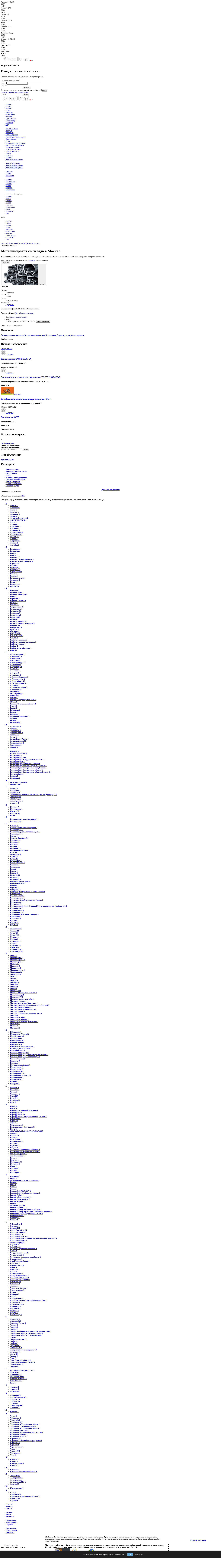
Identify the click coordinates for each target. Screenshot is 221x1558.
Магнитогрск (16, 962)
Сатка (13, 1251)
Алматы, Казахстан (19, 518)
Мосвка (14, 987)
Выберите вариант (18, 640)
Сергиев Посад (17, 1265)
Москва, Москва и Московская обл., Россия (29, 1005)
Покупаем (9, 133)
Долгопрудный (17, 743)
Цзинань (14, 1412)
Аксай (13, 510)
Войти (44, 90)
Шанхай (14, 1459)
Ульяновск (15, 1375)
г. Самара (14, 685)
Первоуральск (17, 1115)
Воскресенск (16, 627)
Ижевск (14, 811)
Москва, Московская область (23, 1009)
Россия (8, 153)
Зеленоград (15, 799)
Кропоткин (15, 918)
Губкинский (15, 722)
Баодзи (13, 553)
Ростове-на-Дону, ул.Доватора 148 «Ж (26, 1214)
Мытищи (15, 1028)
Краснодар (15, 904)
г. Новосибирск (17, 681)
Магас (13, 956)
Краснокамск (16, 908)
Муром (14, 1026)
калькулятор (10, 121)
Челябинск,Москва (19, 1434)
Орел (13, 1098)
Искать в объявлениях (10, 447)
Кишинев (14, 865)
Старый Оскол (17, 1304)
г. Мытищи (15, 675)
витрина (9, 188)
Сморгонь (15, 1284)
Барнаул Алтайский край (21, 561)
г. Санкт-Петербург (18, 687)
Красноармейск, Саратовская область (26, 900)
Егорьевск (15, 751)
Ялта (13, 1492)
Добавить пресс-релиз (14, 168)
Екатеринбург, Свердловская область (26, 770)
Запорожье (15, 790)
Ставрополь (16, 1302)
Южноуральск (16, 1488)
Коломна (15, 875)
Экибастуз (15, 1476)
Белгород (15, 568)
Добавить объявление (14, 160)
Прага (13, 1158)
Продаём (9, 131)
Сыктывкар (16, 1315)
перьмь (13, 1123)
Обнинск (14, 1088)
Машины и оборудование (16, 143)
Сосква (14, 1292)
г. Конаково (15, 665)
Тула (13, 1358)
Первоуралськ (16, 1112)
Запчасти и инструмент (15, 145)
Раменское (15, 1176)
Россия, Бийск (16, 1195)
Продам (22, 243)
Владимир (15, 611)
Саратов (15, 1247)
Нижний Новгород (19, 1053)
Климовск (15, 867)
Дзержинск (15, 731)
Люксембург (16, 951)
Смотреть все (6, 349)
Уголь (8, 141)
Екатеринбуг (16, 755)
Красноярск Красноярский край (24, 914)
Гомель (13, 712)
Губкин (13, 720)
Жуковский (15, 784)
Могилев (14, 982)
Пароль (4, 85)
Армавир (15, 530)
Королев (14, 888)
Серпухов (14, 1269)
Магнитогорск (17, 960)
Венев (13, 596)
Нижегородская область (21, 1048)
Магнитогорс (16, 958)
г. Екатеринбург (18, 663)
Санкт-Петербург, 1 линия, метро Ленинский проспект (33, 1238)
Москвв (14, 1015)
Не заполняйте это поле (10, 81)
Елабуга (14, 776)
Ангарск (14, 524)
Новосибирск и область (20, 1075)
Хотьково (15, 1408)
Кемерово (15, 848)
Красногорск (16, 902)
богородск (15, 580)
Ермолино (15, 778)
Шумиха (14, 1465)
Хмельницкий (16, 1406)
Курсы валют (11, 1531)
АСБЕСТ (14, 537)
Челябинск (16, 1422)
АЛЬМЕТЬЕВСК (18, 520)
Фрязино (14, 1389)
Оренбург (15, 1100)
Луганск (14, 937)
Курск (14, 925)
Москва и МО (16, 997)
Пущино (14, 1170)
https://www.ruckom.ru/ (18, 317)
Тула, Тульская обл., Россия (22, 1362)
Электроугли (16, 1480)
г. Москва (15, 671)
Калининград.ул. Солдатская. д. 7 (25, 832)
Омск (14, 1096)
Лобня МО (15, 935)
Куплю (4, 459)
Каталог (9, 1512)
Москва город (17, 995)
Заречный (15, 793)
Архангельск (16, 535)
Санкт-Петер (16, 1234)
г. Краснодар (16, 667)
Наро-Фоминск (17, 1036)
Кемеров (14, 846)
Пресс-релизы (11, 1522)
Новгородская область (20, 1065)
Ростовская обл (17, 1216)
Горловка (14, 714)
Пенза (13, 1108)
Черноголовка (16, 1447)
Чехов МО (15, 1451)
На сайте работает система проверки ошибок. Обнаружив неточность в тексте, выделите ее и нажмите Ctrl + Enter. (93, 1547)
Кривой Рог (15, 916)
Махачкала (15, 974)
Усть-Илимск (16, 1381)
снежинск (14, 1286)
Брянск (14, 586)
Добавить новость (13, 163)
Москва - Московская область (23, 993)
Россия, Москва (17, 1201)
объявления (10, 114)
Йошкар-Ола (16, 821)
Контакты (10, 1533)
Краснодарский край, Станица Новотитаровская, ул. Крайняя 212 (38, 906)
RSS (23, 496)
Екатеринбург (18, 757)
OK (130, 1554)
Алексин (14, 512)
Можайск (14, 985)
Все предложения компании (12, 335)
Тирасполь (15, 1346)
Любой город (16, 949)
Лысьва (14, 939)
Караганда (15, 840)
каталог (9, 108)
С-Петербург (16, 1224)
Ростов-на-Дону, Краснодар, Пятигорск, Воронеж (31, 1212)
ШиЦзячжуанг (17, 1463)
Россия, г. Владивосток (20, 1197)
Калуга (13, 836)
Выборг (14, 646)
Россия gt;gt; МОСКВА (20, 1191)
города (13, 718)
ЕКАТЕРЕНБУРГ (18, 753)
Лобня (14, 933)
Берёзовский (16, 572)
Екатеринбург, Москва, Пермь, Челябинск (28, 766)
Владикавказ (16, 609)
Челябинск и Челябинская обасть (24, 1424)
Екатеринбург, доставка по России (25, 764)
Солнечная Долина (18, 1288)
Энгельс (14, 1484)
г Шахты (15, 660)
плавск (13, 1133)
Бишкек (14, 576)
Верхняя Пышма (18, 601)
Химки (14, 1403)
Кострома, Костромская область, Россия (27, 892)
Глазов (13, 706)
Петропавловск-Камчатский (22, 1127)
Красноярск (16, 912)
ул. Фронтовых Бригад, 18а (22, 1370)
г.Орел (13, 702)
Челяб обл (15, 1420)
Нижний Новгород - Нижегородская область (29, 1055)
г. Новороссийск (17, 679)
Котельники (16, 894)
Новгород (14, 1063)
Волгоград (15, 613)
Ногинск (14, 1082)
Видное (13, 603)
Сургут (14, 1313)
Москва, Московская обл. (21, 1007)
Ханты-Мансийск (18, 1397)
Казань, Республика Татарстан (23, 828)
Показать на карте (42, 321)
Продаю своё (16, 1162)
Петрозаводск (16, 1125)
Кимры (14, 857)
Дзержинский (16, 733)
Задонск (14, 788)
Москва (15, 991)
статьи (8, 106)
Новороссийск (16, 1071)
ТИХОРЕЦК (16, 1348)
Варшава (14, 590)
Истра (13, 815)
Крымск (14, 921)
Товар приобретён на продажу (23, 1350)
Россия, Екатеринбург (20, 1199)
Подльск (14, 1143)
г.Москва (14, 696)
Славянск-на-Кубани (20, 1280)
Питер (13, 1129)
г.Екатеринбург (17, 693)
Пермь (14, 1121)
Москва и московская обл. (21, 999)
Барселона (15, 563)
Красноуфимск (17, 910)
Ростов (13, 1203)
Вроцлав (14, 630)
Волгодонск (15, 615)
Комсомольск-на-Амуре (20, 881)
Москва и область (18, 1001)
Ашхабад (14, 545)
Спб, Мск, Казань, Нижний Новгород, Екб (28, 1300)
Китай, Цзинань (17, 863)
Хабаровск (15, 1395)
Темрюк (14, 1344)
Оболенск (14, 1090)
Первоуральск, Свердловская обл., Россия (28, 1117)
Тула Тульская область (20, 1360)
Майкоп (14, 964)
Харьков (15, 1401)
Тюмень (14, 1366)
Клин (13, 869)
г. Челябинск (16, 689)
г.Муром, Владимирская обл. (23, 700)
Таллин (14, 1325)
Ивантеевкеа (16, 809)
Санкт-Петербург (19, 1236)
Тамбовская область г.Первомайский (26, 1335)
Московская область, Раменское (24, 1022)
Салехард (14, 1226)
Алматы (14, 516)
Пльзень (14, 1137)
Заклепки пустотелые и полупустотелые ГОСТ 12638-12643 (30, 377)
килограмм (15, 854)
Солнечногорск (17, 1290)
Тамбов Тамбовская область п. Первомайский (30, 1331)
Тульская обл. (16, 1364)
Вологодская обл (18, 621)
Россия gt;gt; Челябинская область (25, 1193)
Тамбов (14, 1329)
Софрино (14, 1294)
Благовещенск (17, 578)
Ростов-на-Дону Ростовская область (25, 1209)
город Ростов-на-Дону (20, 716)
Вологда (14, 619)
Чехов (13, 1449)
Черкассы (15, 1443)
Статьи (9, 1508)
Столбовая (15, 1309)
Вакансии (10, 1517)
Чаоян (13, 1416)
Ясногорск (15, 1498)
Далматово (15, 727)
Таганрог (15, 1321)
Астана (13, 539)
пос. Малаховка (17, 1156)
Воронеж (15, 625)
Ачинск (14, 543)
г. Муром (14, 673)
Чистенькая (15, 1453)
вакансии (9, 112)
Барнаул (14, 557)
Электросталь (16, 1478)
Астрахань (15, 541)
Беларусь (9, 155)
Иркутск (15, 813)
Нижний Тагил (17, 1059)
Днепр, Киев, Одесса (19, 739)
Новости (9, 1506)
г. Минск (14, 669)
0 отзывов (31, 260)
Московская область (19, 1020)
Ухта (13, 1383)
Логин (3, 83)
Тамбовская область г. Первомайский (26, 1333)
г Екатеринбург (17, 654)
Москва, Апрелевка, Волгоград (24, 1003)
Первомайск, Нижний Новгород (24, 1110)
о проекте (9, 123)
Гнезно (13, 708)
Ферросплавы (11, 139)
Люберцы (15, 945)
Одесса (13, 1092)
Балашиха (15, 551)
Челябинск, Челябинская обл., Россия (26, 1432)
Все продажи (51, 335)
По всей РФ (15, 1139)
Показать (27, 88)
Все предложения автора (35, 335)
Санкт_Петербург (18, 1232)
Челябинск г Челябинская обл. (23, 1426)
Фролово (14, 1387)
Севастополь (16, 1259)
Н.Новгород (15, 1032)
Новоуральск (16, 1079)
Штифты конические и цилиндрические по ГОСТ (26, 399)
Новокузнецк (16, 1067)
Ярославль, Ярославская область (24, 1496)
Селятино (15, 1263)
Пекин (13, 1106)
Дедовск (14, 729)
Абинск (14, 506)
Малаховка (15, 968)
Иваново (14, 807)
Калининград (16, 830)
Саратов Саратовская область (23, 1249)
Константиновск (17, 883)
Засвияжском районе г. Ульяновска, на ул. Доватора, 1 (33, 795)
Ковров (14, 873)
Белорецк (15, 570)
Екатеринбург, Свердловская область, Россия (30, 772)
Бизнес (8, 1514)
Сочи (13, 1296)
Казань (14, 826)
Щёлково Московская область (23, 1472)
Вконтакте (10, 176)
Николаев (15, 1061)
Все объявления (12, 129)
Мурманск (15, 1024)
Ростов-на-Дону (18, 1207)
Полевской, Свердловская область (25, 1152)
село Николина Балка (20, 1261)
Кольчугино (15, 879)
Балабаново (15, 549)
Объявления (13, 243)
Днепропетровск (18, 741)
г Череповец (16, 658)
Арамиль (14, 528)
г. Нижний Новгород (19, 677)
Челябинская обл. (18, 1436)
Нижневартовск (17, 1051)
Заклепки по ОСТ (10, 417)
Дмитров (14, 735)
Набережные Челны (19, 1034)
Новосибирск (17, 1073)
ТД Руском (10, 305)
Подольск (15, 1145)
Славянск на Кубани (19, 1278)
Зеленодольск (16, 801)
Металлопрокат (12, 135)
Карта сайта (11, 1528)
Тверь (13, 1342)
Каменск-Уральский (19, 838)
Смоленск (15, 1282)
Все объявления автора (24, 313)
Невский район (17, 1042)
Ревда (13, 1179)
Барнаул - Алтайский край (22, 559)
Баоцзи (13, 555)
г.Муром (14, 698)
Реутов (13, 1183)
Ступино (14, 1311)
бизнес (8, 110)
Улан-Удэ (14, 1373)
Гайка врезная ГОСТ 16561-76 (16, 359)
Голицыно (15, 710)
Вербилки (15, 599)
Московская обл (17, 1018)
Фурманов (15, 1391)
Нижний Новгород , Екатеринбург (25, 1057)
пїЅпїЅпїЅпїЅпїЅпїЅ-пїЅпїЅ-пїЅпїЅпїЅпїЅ (26, 1131)
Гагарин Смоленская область (23, 704)
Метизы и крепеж (12, 147)
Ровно (13, 1187)
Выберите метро (17, 644)
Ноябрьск (15, 1084)
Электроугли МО (18, 1482)
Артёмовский (16, 533)
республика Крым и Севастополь (24, 1181)
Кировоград (16, 861)
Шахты (14, 1461)
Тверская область (18, 1339)
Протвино (15, 1164)
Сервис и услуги (12, 151)
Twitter (8, 174)
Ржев (13, 1185)
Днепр (13, 737)
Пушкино (14, 1168)
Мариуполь (16, 972)
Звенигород (15, 797)
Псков (13, 1166)
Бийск (13, 574)
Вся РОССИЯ (16, 636)
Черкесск (14, 1445)
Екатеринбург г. (17, 762)
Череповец (15, 1439)
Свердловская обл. (19, 1253)
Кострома (15, 890)
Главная (4, 243)
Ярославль (15, 1494)
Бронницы (15, 584)
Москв (13, 989)
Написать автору (32, 309)
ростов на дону (17, 1205)
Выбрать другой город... (21, 648)
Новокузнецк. (16, 1069)
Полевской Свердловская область (25, 1150)
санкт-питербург (17, 1242)
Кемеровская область (19, 850)
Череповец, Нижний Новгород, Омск (26, 1441)
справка (9, 116)
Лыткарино (15, 941)
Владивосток (16, 607)
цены (8, 209)
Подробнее (139, 1554)
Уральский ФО (17, 1377)
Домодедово (15, 745)
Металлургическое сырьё (15, 137)
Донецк (14, 747)
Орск (13, 1102)
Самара (15, 1228)
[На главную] (18, 61)
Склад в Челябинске (19, 1276)
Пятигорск (15, 1172)
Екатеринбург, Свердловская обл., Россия (28, 768)
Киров (14, 859)
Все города (15, 632)
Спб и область (16, 1298)
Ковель (13, 871)
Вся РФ (14, 638)
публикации (10, 182)
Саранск (14, 1245)
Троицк (14, 1356)
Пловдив (14, 1135)
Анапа (13, 522)
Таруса (13, 1337)
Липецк (14, 931)
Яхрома (14, 1500)
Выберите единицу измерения (23, 642)
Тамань (14, 1327)
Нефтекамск (16, 1044)
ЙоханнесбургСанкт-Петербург (23, 819)
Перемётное (15, 1119)
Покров (14, 1148)
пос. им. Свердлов (18, 1154)
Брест (13, 582)
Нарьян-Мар (16, 1038)
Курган (14, 923)
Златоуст (14, 803)
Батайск (14, 566)
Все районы (15, 634)
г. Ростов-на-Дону (18, 683)
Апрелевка (15, 526)
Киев (13, 852)
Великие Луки (16, 592)
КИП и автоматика (13, 149)
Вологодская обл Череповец (22, 623)
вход (7, 125)
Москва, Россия (17, 1011)
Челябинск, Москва (19, 1430)
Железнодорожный (18, 782)
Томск (14, 1354)
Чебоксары (15, 1418)
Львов (13, 943)
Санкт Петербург (18, 1230)
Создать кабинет (7, 92)
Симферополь (16, 1273)
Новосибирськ (16, 1077)
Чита (13, 1455)
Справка (9, 1525)
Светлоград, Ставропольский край (25, 1257)
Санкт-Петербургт (18, 1240)
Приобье (14, 1160)
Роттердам (15, 1218)
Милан (13, 978)
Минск (14, 980)
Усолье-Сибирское (18, 1379)
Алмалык (15, 514)
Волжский (15, 617)
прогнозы (9, 211)
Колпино (14, 877)
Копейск (14, 885)
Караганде (15, 842)
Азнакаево (15, 508)
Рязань (14, 1220)
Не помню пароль (21, 92)
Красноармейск (17, 898)
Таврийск (15, 1319)
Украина (9, 157)
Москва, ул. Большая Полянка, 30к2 (26, 1013)
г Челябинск (16, 656)
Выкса (13, 650)
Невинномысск (17, 1040)
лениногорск (16, 929)
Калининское (16, 834)
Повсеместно (16, 1141)
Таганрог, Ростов (18, 1323)
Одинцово (15, 1094)
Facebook (9, 171)
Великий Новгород (18, 594)
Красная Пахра (17, 896)
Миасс (13, 976)
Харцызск (15, 1399)
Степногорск (16, 1306)
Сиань (13, 1271)
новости (9, 104)
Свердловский (17, 1255)
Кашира (14, 844)
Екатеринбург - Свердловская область (27, 760)
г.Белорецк (15, 691)
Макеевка (15, 966)
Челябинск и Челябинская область (25, 1428)
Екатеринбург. (16, 774)
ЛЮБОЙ (14, 947)
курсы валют (11, 118)
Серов (13, 1267)
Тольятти (15, 1352)
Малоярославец (17, 970)
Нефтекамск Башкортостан (22, 1046)
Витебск (14, 605)
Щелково (14, 1470)
